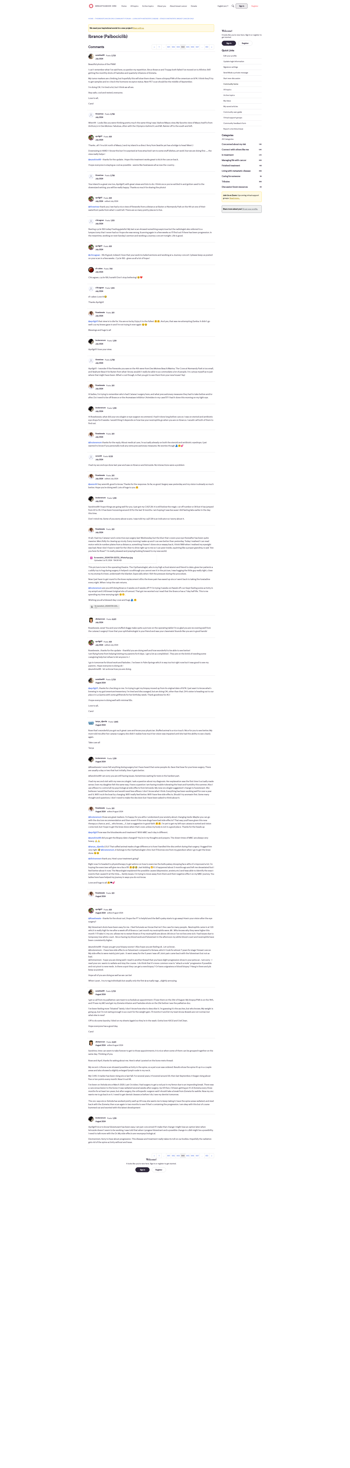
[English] (102, 6)
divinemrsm (100, 619)
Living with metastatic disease (242, 171)
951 (206, 47)
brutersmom (100, 340)
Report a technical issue (233, 129)
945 (187, 47)
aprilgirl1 (98, 136)
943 (178, 47)
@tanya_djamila (96, 846)
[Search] (233, 6)
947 (197, 47)
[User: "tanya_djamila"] (91, 722)
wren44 (98, 456)
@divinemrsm (94, 858)
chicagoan (99, 220)
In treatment (242, 155)
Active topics (229, 95)
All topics (227, 89)
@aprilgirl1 (93, 321)
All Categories (228, 139)
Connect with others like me (242, 149)
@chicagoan (94, 255)
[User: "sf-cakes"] (91, 270)
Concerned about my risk (242, 144)
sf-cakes (99, 268)
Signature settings (230, 67)
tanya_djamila (101, 721)
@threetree (93, 206)
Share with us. (138, 28)
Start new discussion (231, 78)
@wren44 (92, 484)
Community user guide (232, 112)
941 (168, 47)
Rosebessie (100, 312)
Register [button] (158, 1170)
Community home (230, 84)
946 (192, 47)
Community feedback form (234, 123)
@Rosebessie (94, 918)
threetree (99, 114)
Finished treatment (242, 165)
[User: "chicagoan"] (91, 221)
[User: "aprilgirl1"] (91, 137)
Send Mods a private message (235, 72)
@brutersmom (95, 442)
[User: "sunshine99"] (91, 56)
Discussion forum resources (242, 187)
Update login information (233, 61)
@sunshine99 (94, 159)
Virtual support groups (232, 117)
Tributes (242, 181)
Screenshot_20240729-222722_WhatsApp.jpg (107, 606)
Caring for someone (242, 176)
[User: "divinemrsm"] (91, 620)
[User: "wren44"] (91, 457)
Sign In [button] (142, 1170)
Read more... (235, 198)
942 (173, 47)
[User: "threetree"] (91, 115)
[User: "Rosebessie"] (91, 313)
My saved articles (230, 106)
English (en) (222, 6)
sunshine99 (100, 55)
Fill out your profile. (250, 209)
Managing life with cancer (242, 160)
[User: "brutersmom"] (91, 341)
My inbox (227, 101)
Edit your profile (230, 56)
